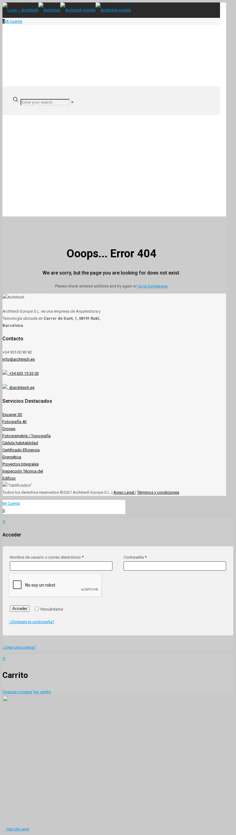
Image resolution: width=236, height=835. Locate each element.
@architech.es (20, 387)
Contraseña (135, 557)
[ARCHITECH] (66, 10)
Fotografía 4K (14, 421)
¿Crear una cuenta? (19, 647)
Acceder (19, 608)
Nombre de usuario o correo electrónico (47, 557)
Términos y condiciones (158, 492)
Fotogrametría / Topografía (26, 435)
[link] (72, 102)
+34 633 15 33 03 (23, 373)
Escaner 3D (12, 414)
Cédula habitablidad (20, 443)
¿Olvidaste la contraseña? (31, 621)
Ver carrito (42, 692)
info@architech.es (18, 359)
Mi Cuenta (13, 21)
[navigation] (118, 675)
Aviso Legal (124, 492)
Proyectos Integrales (20, 464)
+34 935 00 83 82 (17, 352)
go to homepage (152, 286)
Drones (8, 428)
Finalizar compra (17, 692)
